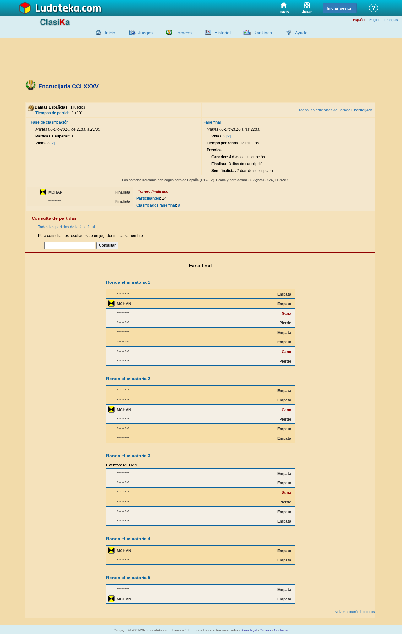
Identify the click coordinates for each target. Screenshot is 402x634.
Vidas (40, 143)
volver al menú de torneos (355, 612)
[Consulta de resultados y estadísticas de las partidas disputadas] (207, 32)
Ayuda (301, 32)
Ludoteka (57, 8)
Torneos (184, 32)
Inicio (110, 32)
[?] (53, 143)
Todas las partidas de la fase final (66, 227)
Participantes (148, 198)
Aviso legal (249, 630)
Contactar (281, 630)
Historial (223, 32)
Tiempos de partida (52, 113)
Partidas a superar (52, 136)
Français (391, 20)
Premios (214, 150)
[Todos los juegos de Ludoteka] (130, 32)
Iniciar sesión (340, 8)
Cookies (265, 630)
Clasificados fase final (156, 205)
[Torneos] (168, 32)
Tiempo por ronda (222, 143)
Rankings (262, 32)
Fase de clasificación (49, 122)
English (374, 20)
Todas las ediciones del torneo (335, 110)
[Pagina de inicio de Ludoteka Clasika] (97, 32)
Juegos (145, 32)
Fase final (212, 122)
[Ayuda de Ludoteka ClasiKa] (287, 32)
